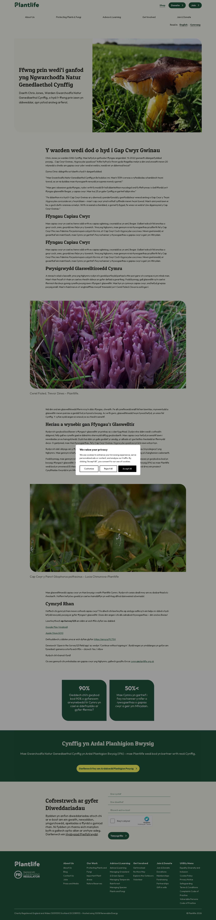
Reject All (108, 469)
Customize (89, 469)
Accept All (127, 469)
